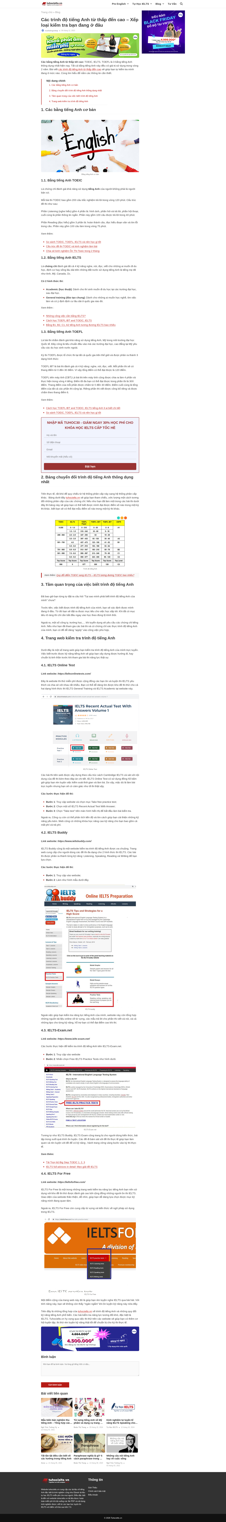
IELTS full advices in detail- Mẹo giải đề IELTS (72, 1166)
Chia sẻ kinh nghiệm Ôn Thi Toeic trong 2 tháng (73, 251)
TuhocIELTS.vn (76, 4)
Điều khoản (93, 1495)
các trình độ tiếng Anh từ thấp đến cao (79, 69)
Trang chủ (46, 12)
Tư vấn (172, 3)
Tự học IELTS (140, 3)
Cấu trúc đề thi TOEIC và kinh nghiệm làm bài (71, 246)
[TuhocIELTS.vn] (52, 4)
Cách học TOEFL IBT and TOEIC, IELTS (69, 320)
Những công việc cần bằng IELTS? (66, 316)
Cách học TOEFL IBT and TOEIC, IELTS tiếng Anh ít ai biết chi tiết (83, 408)
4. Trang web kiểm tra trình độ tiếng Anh (68, 101)
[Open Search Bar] (182, 4)
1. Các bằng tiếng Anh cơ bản (63, 85)
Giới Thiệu (92, 1487)
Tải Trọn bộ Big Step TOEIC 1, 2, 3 (65, 1162)
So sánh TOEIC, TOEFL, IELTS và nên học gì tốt (73, 242)
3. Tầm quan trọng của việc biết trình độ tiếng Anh (73, 96)
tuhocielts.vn (73, 497)
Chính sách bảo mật (96, 1491)
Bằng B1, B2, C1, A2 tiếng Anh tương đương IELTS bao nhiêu (81, 325)
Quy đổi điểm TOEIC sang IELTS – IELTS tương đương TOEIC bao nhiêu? (95, 575)
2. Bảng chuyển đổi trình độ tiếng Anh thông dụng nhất (75, 90)
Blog (158, 3)
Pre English (119, 3)
